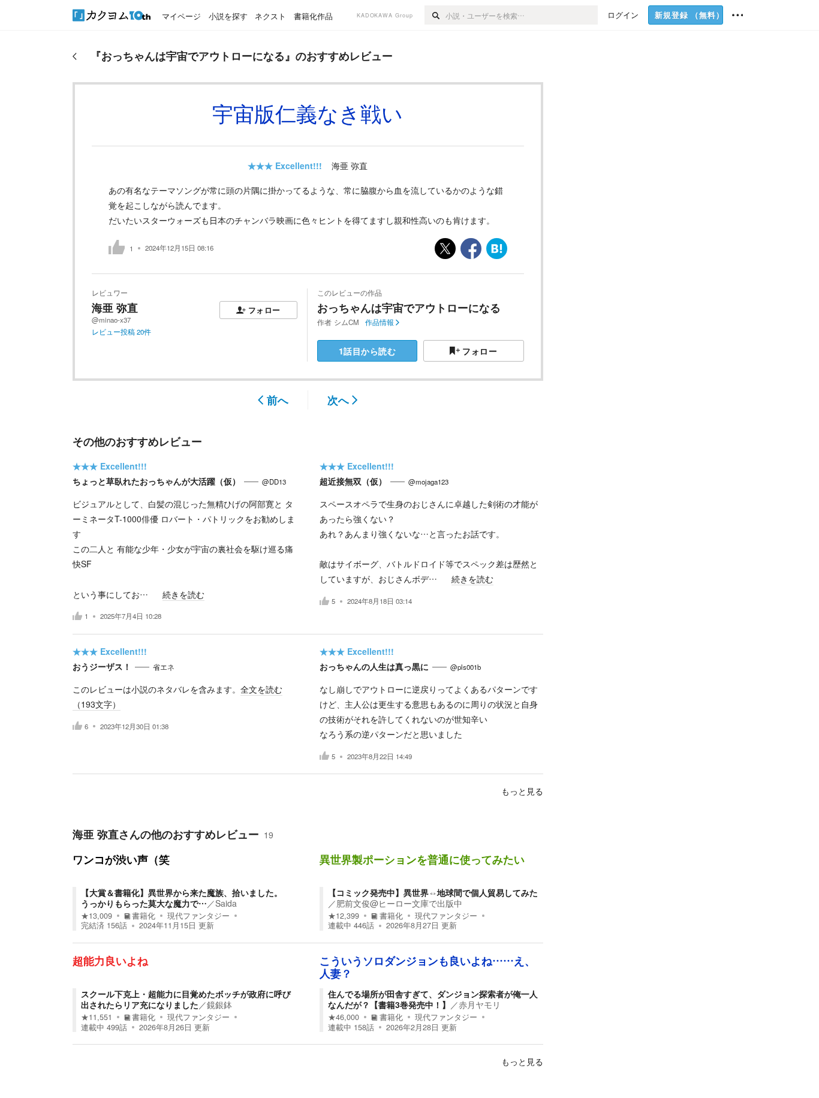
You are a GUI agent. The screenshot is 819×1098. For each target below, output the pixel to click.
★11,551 (96, 1017)
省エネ (163, 667)
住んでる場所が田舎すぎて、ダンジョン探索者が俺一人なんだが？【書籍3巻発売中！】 (433, 999)
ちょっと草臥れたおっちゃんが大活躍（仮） (156, 481)
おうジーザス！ (102, 666)
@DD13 (274, 481)
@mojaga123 (428, 481)
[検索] (434, 15)
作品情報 (379, 322)
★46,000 (343, 1017)
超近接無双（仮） (353, 481)
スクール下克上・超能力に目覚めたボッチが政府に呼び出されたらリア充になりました (186, 999)
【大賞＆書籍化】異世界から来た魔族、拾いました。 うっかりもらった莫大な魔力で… (181, 897)
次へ (338, 400)
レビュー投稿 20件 (121, 331)
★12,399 (343, 915)
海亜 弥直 (350, 166)
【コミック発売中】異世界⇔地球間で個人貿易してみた (433, 892)
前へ (277, 400)
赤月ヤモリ (480, 1004)
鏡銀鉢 (219, 1004)
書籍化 (143, 915)
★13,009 (96, 915)
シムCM (346, 322)
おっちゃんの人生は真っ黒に (374, 666)
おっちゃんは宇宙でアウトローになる (409, 307)
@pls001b (465, 667)
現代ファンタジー (198, 915)
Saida (226, 903)
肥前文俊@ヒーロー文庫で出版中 (399, 903)
